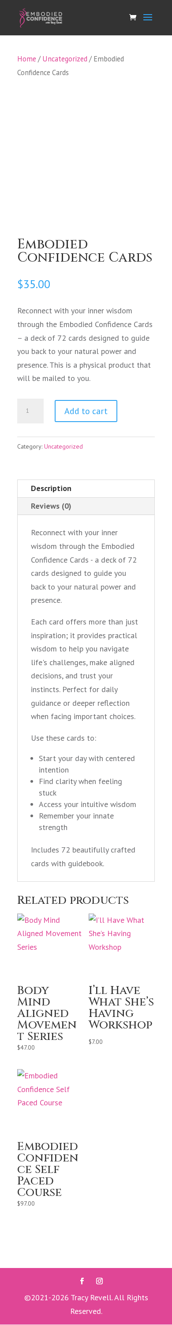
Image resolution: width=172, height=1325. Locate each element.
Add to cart (86, 411)
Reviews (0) (51, 506)
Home (26, 59)
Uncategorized (64, 59)
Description (51, 488)
